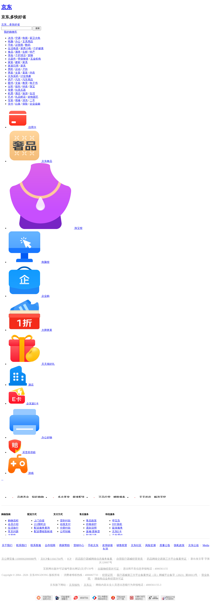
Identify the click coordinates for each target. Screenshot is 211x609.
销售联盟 (122, 545)
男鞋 (10, 69)
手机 (10, 45)
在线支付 (65, 524)
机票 (10, 93)
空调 (17, 38)
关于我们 (7, 545)
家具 (25, 62)
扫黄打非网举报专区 (137, 597)
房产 (10, 79)
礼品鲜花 (20, 96)
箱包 (17, 86)
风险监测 (150, 545)
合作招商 (50, 545)
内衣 (32, 72)
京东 (6, 7)
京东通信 (117, 535)
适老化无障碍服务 (153, 597)
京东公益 (193, 545)
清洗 (25, 100)
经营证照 (107, 575)
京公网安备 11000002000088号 (19, 558)
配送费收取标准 (43, 531)
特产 (32, 51)
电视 (25, 38)
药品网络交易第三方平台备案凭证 (167, 558)
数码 (27, 45)
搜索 (37, 28)
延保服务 (117, 527)
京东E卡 (117, 531)
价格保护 (91, 524)
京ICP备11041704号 (52, 558)
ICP (69, 558)
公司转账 (65, 531)
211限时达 (40, 524)
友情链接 (107, 545)
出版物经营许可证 (109, 568)
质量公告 (165, 545)
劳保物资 (23, 58)
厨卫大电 (35, 38)
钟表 (25, 86)
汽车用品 (27, 79)
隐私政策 (179, 545)
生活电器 (13, 48)
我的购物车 (10, 31)
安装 (10, 100)
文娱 (17, 83)
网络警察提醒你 (62, 597)
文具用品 (27, 41)
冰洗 (10, 38)
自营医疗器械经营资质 (129, 558)
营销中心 (79, 545)
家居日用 (13, 65)
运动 (17, 69)
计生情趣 (25, 76)
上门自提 (39, 520)
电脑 (10, 41)
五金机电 (35, 58)
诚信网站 (81, 597)
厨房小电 (25, 48)
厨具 (23, 65)
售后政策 (91, 520)
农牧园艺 (33, 96)
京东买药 (13, 76)
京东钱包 (74, 584)
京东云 (88, 584)
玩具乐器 (20, 90)
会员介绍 (13, 524)
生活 (32, 93)
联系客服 (35, 545)
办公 (17, 41)
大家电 (12, 535)
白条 (17, 103)
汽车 (17, 79)
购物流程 (13, 520)
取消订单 (91, 535)
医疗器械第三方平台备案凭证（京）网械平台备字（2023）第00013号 (157, 575)
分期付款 (65, 527)
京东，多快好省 (10, 24)
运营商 (19, 45)
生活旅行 (13, 527)
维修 (17, 100)
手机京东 (93, 545)
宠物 (30, 55)
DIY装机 (117, 524)
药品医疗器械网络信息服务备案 (94, 558)
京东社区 (136, 545)
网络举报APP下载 (118, 597)
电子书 (34, 83)
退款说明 (91, 527)
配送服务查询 (42, 527)
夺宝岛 (116, 520)
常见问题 (13, 531)
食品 (10, 51)
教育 (25, 83)
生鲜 (25, 51)
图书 (10, 83)
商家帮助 (64, 545)
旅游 (25, 93)
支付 (10, 103)
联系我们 (21, 545)
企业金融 (35, 103)
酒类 (17, 51)
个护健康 (38, 48)
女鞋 (10, 86)
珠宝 (32, 86)
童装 (25, 72)
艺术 (10, 96)
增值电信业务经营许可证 (108, 578)
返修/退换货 (93, 531)
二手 (32, 100)
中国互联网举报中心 (100, 597)
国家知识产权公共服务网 (168, 597)
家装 (10, 62)
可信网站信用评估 (44, 597)
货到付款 (65, 520)
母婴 (10, 90)
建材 (17, 62)
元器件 (12, 58)
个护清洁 (20, 55)
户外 (25, 69)
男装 (10, 72)
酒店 (17, 93)
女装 (17, 72)
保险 (25, 103)
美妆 (10, 55)
